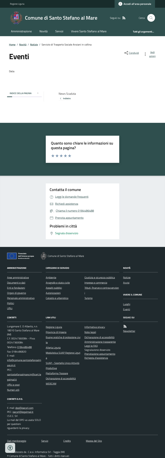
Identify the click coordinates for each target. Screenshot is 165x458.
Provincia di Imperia (56, 332)
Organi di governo (16, 293)
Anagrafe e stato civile (58, 283)
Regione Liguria (17, 3)
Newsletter (129, 331)
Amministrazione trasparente (100, 342)
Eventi (126, 309)
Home (12, 44)
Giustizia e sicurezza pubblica (99, 277)
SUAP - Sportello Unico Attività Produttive (62, 365)
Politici (10, 303)
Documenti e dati (16, 283)
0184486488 (24, 347)
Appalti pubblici (54, 288)
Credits (67, 441)
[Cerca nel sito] (150, 18)
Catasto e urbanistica (57, 298)
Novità (43, 31)
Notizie (34, 44)
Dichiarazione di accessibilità (61, 378)
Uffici (9, 308)
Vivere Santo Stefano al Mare (89, 31)
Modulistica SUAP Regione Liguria (63, 355)
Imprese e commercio (95, 283)
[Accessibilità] (10, 447)
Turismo (88, 298)
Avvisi (126, 283)
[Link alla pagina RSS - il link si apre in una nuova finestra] (124, 18)
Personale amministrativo (20, 298)
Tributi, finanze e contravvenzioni (101, 290)
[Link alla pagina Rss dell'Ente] (125, 326)
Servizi (59, 31)
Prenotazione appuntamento (99, 354)
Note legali (90, 332)
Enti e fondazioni (16, 288)
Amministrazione (21, 31)
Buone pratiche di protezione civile (63, 339)
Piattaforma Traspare (57, 373)
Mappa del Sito (94, 441)
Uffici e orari (13, 385)
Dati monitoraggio (16, 441)
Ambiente (51, 277)
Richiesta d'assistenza (96, 358)
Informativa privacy (94, 327)
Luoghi (126, 304)
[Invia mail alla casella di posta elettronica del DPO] (24, 408)
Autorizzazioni (53, 293)
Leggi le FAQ (91, 346)
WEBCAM (51, 383)
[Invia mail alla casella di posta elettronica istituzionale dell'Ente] (24, 363)
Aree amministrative (18, 277)
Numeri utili (13, 390)
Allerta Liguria (53, 347)
